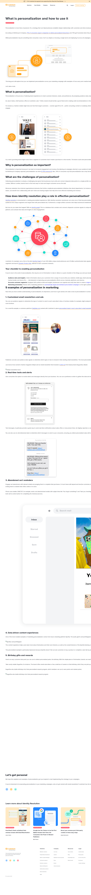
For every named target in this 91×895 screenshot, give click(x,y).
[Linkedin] (15, 790)
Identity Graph (37, 261)
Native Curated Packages (45, 857)
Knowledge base (71, 857)
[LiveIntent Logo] (10, 5)
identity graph (36, 207)
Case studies (70, 851)
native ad (62, 365)
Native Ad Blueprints (44, 866)
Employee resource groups (59, 857)
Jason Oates (8, 835)
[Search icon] (67, 5)
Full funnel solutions (44, 860)
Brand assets (70, 860)
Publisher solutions (43, 863)
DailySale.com (36, 308)
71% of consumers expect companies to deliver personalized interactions (48, 33)
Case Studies (37, 5)
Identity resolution (11, 200)
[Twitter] (11, 790)
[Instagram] (18, 861)
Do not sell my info (81, 857)
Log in (72, 5)
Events (55, 863)
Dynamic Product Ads (25, 263)
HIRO (41, 874)
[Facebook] (7, 790)
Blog (69, 854)
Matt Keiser (36, 839)
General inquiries (57, 866)
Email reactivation (43, 871)
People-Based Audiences (45, 854)
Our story (55, 851)
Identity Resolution (10, 22)
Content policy (81, 851)
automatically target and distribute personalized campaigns (62, 285)
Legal (79, 848)
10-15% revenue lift (46, 171)
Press (55, 860)
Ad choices (80, 860)
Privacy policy (80, 854)
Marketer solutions (43, 851)
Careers (55, 854)
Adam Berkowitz (64, 835)
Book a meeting (80, 5)
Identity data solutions (44, 868)
